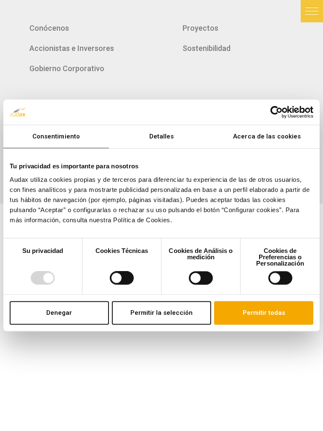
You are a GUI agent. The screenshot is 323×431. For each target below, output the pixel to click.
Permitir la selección (161, 313)
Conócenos (49, 28)
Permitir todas (264, 313)
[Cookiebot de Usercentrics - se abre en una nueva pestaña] (276, 112)
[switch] (122, 278)
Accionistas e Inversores (71, 48)
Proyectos (200, 28)
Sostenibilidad (206, 48)
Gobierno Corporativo (66, 68)
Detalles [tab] (161, 136)
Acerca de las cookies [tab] (267, 136)
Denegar (59, 313)
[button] (312, 11)
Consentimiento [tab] (56, 136)
